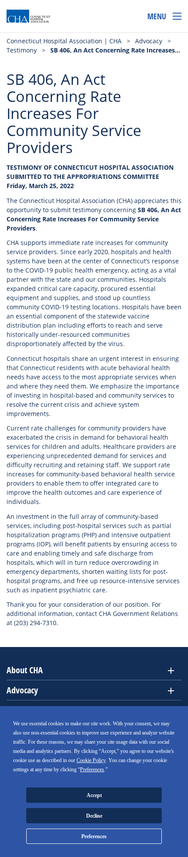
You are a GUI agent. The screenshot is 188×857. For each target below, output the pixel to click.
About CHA (25, 670)
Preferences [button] (92, 769)
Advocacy (22, 690)
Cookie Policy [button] (91, 760)
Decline (94, 816)
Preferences (94, 836)
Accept (94, 795)
